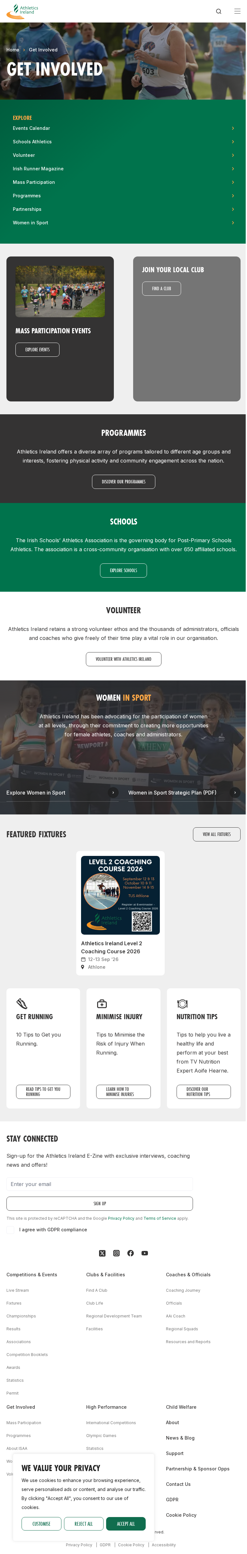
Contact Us (178, 1484)
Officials (174, 1303)
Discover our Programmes (123, 481)
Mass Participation (23, 1422)
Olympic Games (101, 1435)
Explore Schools (123, 570)
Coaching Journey (183, 1290)
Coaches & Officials (188, 1274)
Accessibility (164, 1544)
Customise (41, 1523)
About (172, 1422)
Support (175, 1453)
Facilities (94, 1328)
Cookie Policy (181, 1515)
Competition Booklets (27, 1354)
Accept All (126, 1523)
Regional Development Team (114, 1316)
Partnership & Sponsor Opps (198, 1468)
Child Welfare (181, 1407)
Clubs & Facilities (105, 1274)
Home (12, 49)
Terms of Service (159, 1218)
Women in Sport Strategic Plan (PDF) (172, 792)
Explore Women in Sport (35, 792)
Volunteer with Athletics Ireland (123, 659)
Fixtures (14, 1303)
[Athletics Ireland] (22, 11)
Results (13, 1328)
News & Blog (180, 1438)
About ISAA (16, 1448)
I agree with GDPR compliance (53, 1229)
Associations (18, 1341)
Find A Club (96, 1290)
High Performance (106, 1407)
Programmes (18, 1435)
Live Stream (17, 1290)
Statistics (15, 1380)
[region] (83, 1497)
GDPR (172, 1499)
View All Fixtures (217, 834)
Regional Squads (182, 1328)
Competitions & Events (31, 1274)
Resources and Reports (188, 1341)
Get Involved (43, 49)
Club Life (94, 1303)
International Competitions (111, 1422)
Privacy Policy (121, 1218)
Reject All (84, 1523)
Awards (13, 1367)
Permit (12, 1393)
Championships (21, 1316)
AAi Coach (175, 1316)
